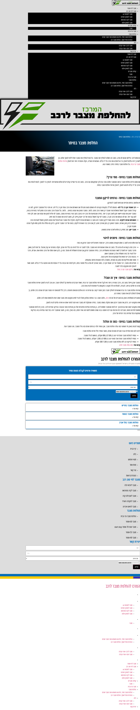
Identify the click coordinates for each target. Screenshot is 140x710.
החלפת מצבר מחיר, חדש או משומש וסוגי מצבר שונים (117, 37)
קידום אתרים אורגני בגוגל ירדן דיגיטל (83, 575)
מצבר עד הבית (132, 31)
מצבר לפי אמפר (131, 8)
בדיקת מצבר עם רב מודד (125, 269)
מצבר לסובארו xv (127, 14)
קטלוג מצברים (132, 25)
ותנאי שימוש (119, 391)
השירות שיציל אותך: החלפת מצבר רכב (121, 40)
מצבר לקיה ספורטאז (126, 20)
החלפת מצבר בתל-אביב (128, 422)
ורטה (107, 298)
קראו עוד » (135, 408)
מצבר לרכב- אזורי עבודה (125, 45)
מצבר (130, 28)
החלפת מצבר (132, 34)
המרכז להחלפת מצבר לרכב (123, 586)
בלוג (135, 43)
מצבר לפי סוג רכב (131, 11)
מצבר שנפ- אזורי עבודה (125, 48)
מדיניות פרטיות (125, 391)
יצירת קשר (133, 51)
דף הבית (137, 136)
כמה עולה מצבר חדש (126, 345)
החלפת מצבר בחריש (130, 405)
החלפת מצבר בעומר (130, 413)
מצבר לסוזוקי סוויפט (126, 17)
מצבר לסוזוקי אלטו (127, 22)
